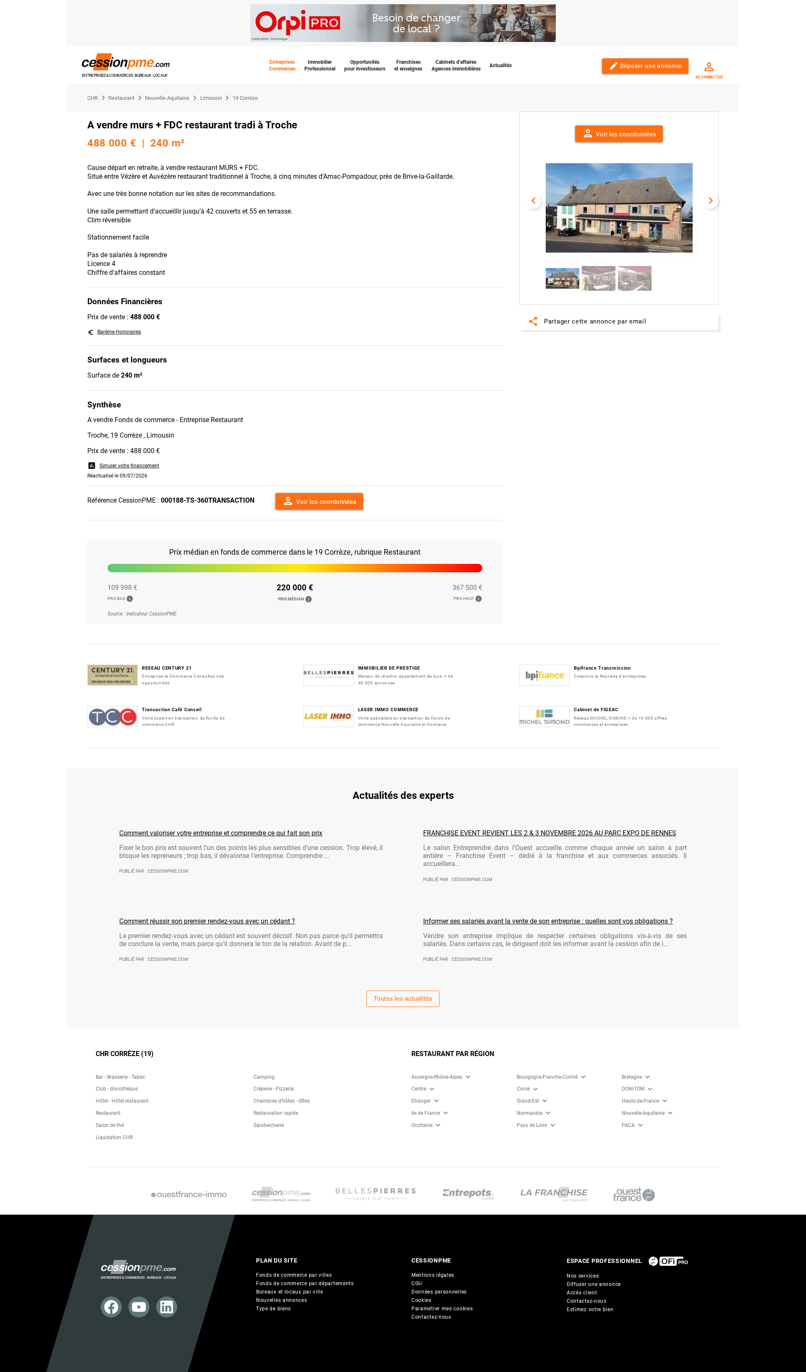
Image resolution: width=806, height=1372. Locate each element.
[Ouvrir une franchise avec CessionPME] (554, 1194)
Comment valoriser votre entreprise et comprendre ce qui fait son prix (220, 833)
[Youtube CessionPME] (138, 1306)
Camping (264, 1077)
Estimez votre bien (590, 1309)
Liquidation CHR (114, 1137)
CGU (416, 1283)
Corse (523, 1089)
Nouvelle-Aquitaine (643, 1113)
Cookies (421, 1300)
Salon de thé (110, 1125)
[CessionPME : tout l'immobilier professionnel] (281, 1194)
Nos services (583, 1276)
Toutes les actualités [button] (403, 998)
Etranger (421, 1101)
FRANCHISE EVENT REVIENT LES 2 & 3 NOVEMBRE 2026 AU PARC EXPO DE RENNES (549, 833)
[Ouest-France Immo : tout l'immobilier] (189, 1194)
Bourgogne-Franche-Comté (547, 1077)
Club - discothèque (117, 1089)
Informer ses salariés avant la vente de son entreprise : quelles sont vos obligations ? (548, 921)
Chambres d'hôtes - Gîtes (282, 1101)
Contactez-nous (431, 1317)
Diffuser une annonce (594, 1284)
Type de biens (273, 1309)
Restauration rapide (276, 1113)
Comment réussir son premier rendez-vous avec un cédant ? (207, 921)
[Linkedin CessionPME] (166, 1306)
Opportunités (364, 65)
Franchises (408, 65)
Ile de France (425, 1113)
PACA (628, 1125)
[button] (319, 501)
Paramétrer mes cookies (442, 1309)
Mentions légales (432, 1275)
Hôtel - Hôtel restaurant (122, 1101)
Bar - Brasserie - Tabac (120, 1077)
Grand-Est (528, 1101)
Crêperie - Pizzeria (274, 1089)
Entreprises (282, 65)
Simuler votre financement (123, 466)
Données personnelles (439, 1292)
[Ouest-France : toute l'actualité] (634, 1194)
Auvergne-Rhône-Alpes (436, 1077)
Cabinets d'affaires (456, 65)
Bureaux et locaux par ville (289, 1292)
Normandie (529, 1113)
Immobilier (319, 65)
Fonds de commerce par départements (305, 1283)
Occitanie (421, 1125)
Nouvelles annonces (281, 1300)
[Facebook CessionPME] (111, 1306)
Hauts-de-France (640, 1101)
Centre (418, 1089)
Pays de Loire (532, 1125)
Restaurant (108, 1113)
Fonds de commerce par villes (294, 1275)
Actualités (500, 65)
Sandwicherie (269, 1125)
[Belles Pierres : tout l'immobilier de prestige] (376, 1194)
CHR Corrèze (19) (125, 1054)
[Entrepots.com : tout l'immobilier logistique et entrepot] (468, 1194)
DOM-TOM (633, 1089)
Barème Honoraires (114, 332)
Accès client (582, 1293)
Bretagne (632, 1077)
